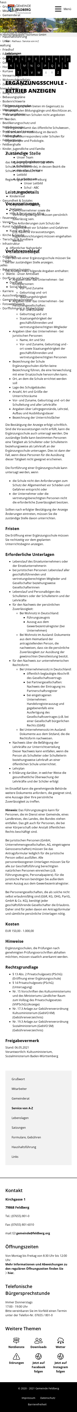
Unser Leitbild (33, 183)
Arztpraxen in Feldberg (25, 205)
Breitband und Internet (18, 131)
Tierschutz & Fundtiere (18, 239)
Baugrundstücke (14, 93)
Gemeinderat (11, 15)
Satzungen (10, 28)
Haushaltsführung (15, 37)
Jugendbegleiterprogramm (35, 162)
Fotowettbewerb (14, 304)
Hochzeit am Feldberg (17, 67)
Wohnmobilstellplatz (16, 80)
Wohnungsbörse (14, 114)
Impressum (28, 1398)
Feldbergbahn (12, 136)
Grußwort (9, 6)
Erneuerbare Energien (25, 252)
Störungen (16, 1363)
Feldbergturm (12, 140)
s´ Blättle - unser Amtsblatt (21, 274)
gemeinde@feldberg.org (33, 1233)
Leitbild (22, 175)
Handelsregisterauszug (42, 704)
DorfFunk (16, 282)
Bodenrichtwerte (14, 101)
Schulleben (24, 166)
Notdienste (16, 1347)
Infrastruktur (11, 244)
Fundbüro (9, 54)
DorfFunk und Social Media (21, 278)
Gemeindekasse (13, 58)
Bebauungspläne (14, 97)
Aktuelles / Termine (30, 170)
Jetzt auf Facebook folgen (38, 1367)
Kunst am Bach (20, 231)
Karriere (8, 291)
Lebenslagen (11, 24)
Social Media (18, 287)
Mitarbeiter (10, 11)
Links (6, 41)
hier (10, 1273)
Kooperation (25, 192)
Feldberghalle (12, 144)
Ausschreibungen (14, 295)
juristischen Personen (27, 336)
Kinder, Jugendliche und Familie (24, 149)
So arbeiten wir (27, 179)
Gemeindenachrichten (18, 300)
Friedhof (8, 50)
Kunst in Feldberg (14, 226)
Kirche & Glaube (13, 235)
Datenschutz (47, 1398)
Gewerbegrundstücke (17, 63)
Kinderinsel (17, 196)
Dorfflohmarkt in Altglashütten (23, 308)
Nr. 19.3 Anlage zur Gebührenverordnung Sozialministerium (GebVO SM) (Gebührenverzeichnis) (40, 1026)
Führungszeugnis (38, 617)
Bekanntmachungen (16, 269)
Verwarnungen (13, 75)
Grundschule (18, 153)
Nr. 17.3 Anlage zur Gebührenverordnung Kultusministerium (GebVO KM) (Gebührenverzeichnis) (40, 1013)
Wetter (60, 1347)
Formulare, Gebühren (17, 32)
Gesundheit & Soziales (18, 200)
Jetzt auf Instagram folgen (60, 1367)
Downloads (38, 1347)
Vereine (8, 222)
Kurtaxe (8, 71)
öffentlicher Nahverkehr (26, 248)
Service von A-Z (13, 19)
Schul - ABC (31, 188)
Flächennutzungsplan (17, 106)
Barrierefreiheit (37, 1404)
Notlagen (16, 209)
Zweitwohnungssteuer (18, 84)
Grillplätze (9, 257)
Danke (7, 261)
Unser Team (25, 157)
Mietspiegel (10, 110)
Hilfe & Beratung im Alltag (27, 213)
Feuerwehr (10, 218)
